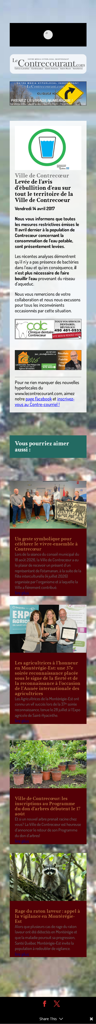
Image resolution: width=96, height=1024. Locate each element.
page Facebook (39, 398)
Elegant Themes (44, 1011)
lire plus (22, 593)
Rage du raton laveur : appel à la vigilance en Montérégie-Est (47, 916)
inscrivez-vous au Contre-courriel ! (44, 401)
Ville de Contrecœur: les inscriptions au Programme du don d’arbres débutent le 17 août (47, 806)
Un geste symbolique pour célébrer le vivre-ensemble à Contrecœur (46, 543)
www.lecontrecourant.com (38, 393)
